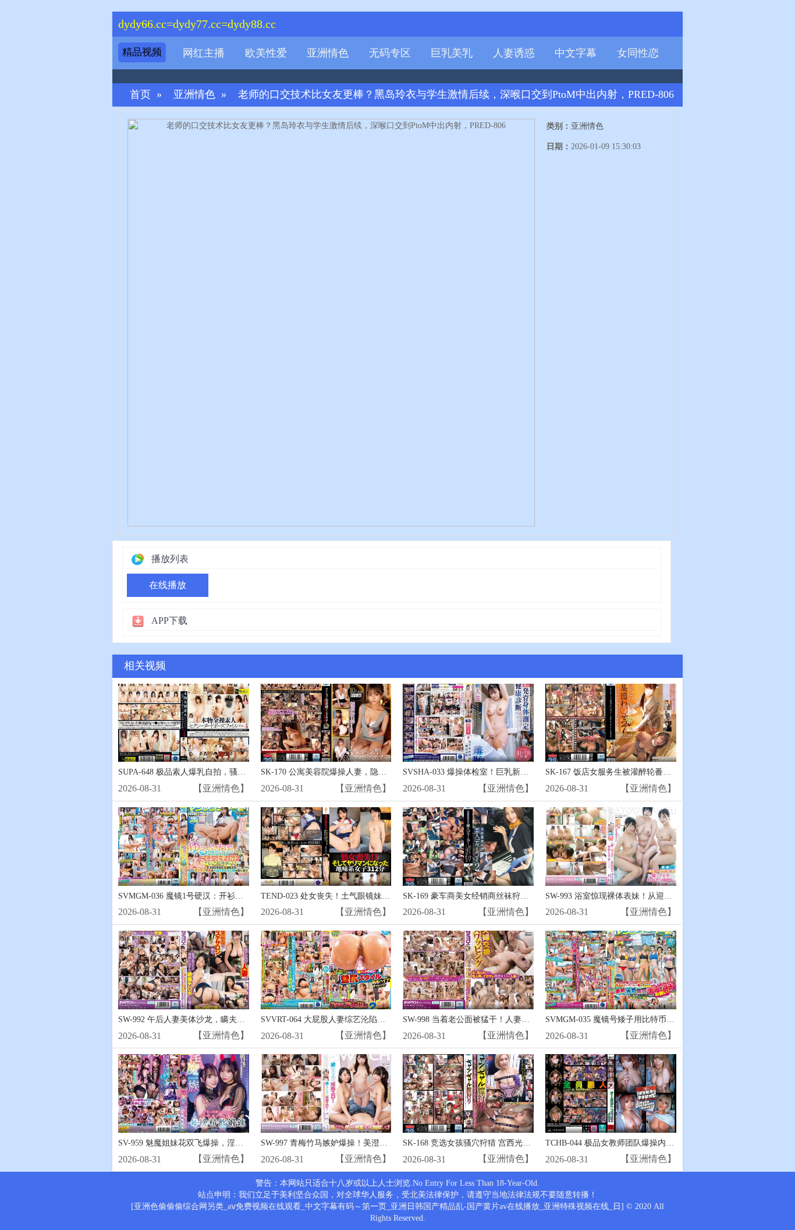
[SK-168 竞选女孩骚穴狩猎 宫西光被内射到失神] (468, 1093)
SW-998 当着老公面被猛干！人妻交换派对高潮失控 (495, 1019)
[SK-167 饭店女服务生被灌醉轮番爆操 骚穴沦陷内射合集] (610, 723)
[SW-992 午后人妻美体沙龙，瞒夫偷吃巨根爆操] (183, 970)
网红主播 (204, 53)
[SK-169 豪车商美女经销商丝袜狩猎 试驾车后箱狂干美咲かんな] (468, 846)
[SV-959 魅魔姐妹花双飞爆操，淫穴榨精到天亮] (183, 1093)
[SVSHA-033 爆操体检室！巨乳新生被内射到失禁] (468, 723)
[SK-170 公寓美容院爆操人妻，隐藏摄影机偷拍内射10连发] (326, 723)
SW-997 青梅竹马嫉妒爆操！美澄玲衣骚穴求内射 (348, 1143)
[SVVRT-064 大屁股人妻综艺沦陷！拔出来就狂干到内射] (326, 970)
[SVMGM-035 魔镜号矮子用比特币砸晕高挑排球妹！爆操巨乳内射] (610, 970)
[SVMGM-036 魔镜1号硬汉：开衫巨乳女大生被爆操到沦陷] (183, 846)
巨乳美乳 (452, 53)
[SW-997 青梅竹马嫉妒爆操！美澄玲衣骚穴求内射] (326, 1093)
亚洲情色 (328, 53)
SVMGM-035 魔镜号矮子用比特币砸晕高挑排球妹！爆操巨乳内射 (662, 1019)
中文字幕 (576, 53)
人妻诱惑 (514, 53)
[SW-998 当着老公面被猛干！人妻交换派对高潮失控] (468, 970)
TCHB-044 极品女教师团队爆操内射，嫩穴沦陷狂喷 (638, 1143)
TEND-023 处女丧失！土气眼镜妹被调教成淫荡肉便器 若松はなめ (379, 896)
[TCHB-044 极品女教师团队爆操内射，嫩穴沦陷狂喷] (610, 1093)
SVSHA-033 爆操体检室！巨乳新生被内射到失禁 (490, 772)
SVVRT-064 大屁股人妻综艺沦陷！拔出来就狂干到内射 (360, 1019)
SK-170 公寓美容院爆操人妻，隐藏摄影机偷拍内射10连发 (364, 772)
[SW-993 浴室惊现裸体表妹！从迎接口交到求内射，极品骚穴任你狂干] (610, 846)
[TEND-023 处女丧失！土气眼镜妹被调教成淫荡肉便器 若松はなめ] (326, 846)
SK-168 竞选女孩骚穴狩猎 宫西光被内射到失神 (487, 1143)
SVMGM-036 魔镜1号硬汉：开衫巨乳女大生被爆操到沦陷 (221, 896)
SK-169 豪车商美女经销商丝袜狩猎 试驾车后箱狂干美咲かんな (516, 896)
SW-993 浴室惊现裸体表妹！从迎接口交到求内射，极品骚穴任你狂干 (669, 896)
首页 (140, 94)
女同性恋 (638, 53)
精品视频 (142, 52)
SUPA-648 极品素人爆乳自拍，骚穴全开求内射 (202, 772)
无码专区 (390, 53)
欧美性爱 (266, 53)
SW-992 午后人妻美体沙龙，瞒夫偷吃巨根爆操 (202, 1019)
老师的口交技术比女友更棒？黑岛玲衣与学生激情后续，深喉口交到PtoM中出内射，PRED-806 (456, 94)
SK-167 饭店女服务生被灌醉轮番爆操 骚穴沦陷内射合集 (646, 772)
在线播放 (167, 585)
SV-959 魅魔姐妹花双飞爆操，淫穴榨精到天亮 (201, 1143)
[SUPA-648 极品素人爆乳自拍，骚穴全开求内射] (183, 723)
